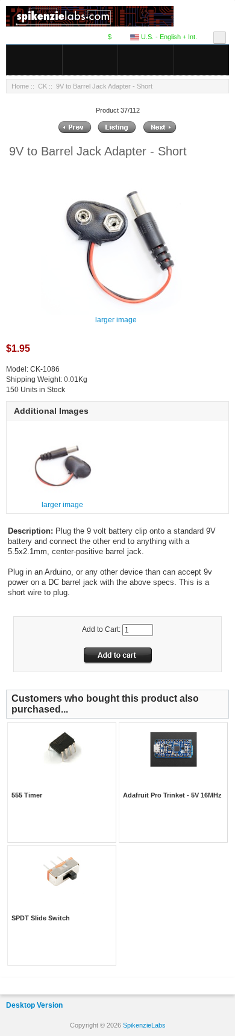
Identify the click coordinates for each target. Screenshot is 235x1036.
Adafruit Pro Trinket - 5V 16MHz (172, 795)
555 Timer (26, 795)
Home (20, 86)
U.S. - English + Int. (168, 36)
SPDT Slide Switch (40, 918)
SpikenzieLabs (144, 1025)
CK (42, 86)
